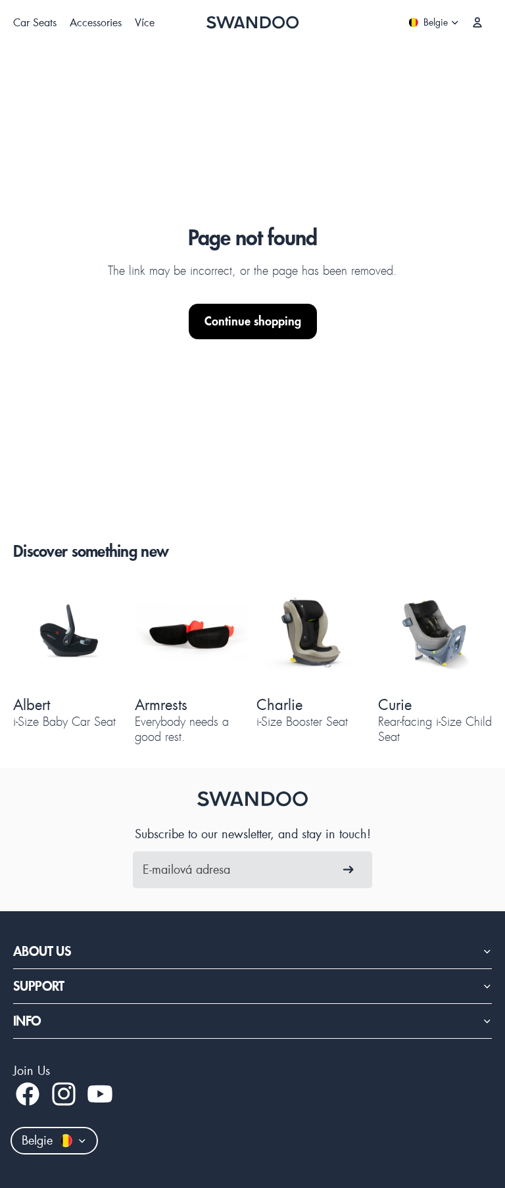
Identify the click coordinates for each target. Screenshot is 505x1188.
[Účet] (477, 22)
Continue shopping (252, 321)
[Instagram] (63, 1094)
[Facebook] (27, 1094)
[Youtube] (99, 1094)
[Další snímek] (99, 633)
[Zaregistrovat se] (348, 869)
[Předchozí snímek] (40, 633)
